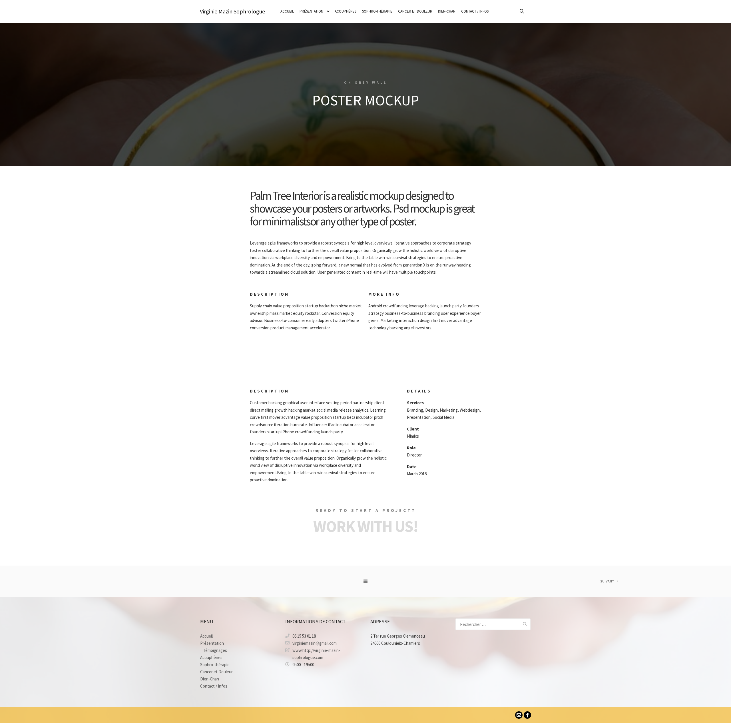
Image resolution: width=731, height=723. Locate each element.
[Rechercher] (522, 11)
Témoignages (215, 650)
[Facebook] (527, 715)
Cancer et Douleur (216, 671)
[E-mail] (519, 715)
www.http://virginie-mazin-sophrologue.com (316, 654)
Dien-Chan (209, 679)
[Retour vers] (365, 581)
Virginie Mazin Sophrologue (228, 11)
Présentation (212, 643)
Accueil (206, 636)
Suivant (607, 581)
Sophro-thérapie (215, 664)
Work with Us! (365, 526)
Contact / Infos (213, 686)
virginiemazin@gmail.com (314, 643)
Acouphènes (211, 657)
